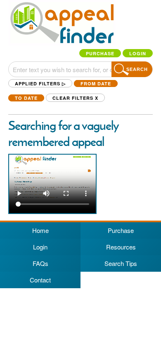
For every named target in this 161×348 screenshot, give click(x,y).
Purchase (100, 53)
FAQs (40, 263)
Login (137, 53)
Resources (121, 246)
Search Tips (120, 263)
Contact (40, 279)
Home (40, 230)
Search (137, 69)
